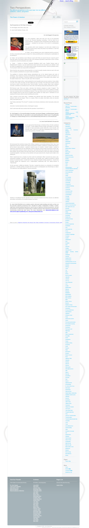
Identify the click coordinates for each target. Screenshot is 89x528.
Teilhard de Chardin (69, 406)
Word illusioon (68, 453)
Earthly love (67, 217)
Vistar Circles (68, 439)
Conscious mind (68, 191)
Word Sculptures (14, 489)
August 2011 (36, 517)
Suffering (67, 396)
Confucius (67, 187)
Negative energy (68, 304)
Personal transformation (70, 322)
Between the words (69, 157)
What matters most (69, 446)
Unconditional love (69, 425)
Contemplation (68, 194)
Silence (66, 372)
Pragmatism (67, 339)
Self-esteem (67, 367)
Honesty (67, 256)
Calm (34, 222)
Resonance (67, 351)
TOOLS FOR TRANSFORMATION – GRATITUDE (71, 113)
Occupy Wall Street (69, 310)
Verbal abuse (68, 434)
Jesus (66, 268)
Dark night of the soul (69, 206)
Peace (66, 320)
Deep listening (68, 210)
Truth (66, 424)
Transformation (68, 417)
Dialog (66, 211)
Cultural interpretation (69, 203)
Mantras (67, 289)
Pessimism (67, 327)
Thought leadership (69, 412)
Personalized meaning (70, 323)
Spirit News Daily (14, 488)
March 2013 (36, 494)
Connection (46, 222)
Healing (61, 222)
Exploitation (67, 225)
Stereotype (67, 387)
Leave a (58, 17)
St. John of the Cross (69, 386)
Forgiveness (68, 232)
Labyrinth (67, 277)
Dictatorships (68, 213)
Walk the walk (68, 444)
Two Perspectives (20, 7)
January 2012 (36, 510)
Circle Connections (69, 170)
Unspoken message (69, 431)
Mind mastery (68, 297)
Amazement (25, 222)
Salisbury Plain (68, 358)
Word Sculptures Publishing (17, 490)
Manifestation (68, 287)
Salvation (67, 360)
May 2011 (35, 521)
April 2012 (35, 506)
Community (67, 182)
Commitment (41, 222)
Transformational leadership (71, 419)
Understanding (68, 427)
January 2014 (36, 488)
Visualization (68, 441)
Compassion (68, 184)
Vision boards (68, 438)
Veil (66, 432)
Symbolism (67, 399)
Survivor (67, 398)
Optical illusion (68, 311)
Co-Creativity (68, 177)
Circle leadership (68, 172)
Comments (68, 470)
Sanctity (67, 361)
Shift (66, 370)
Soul (66, 379)
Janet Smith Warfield (15, 486)
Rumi (66, 356)
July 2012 (35, 501)
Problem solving (68, 342)
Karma (66, 273)
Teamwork (67, 405)
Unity (66, 429)
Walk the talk (68, 443)
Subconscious (68, 391)
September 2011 (37, 515)
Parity (66, 316)
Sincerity (67, 374)
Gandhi (66, 237)
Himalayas (67, 254)
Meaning (67, 290)
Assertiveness (68, 138)
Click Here (66, 98)
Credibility (67, 199)
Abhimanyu (67, 124)
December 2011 (37, 511)
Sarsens (67, 365)
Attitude (67, 139)
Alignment (20, 222)
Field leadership (68, 229)
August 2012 (36, 500)
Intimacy (67, 266)
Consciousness (52, 222)
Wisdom (67, 450)
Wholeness (67, 448)
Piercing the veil (68, 329)
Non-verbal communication (71, 306)
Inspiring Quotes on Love (70, 261)
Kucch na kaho (68, 275)
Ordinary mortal (68, 315)
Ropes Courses (68, 354)
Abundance (67, 126)
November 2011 (37, 512)
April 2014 (35, 486)
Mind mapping (68, 296)
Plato (66, 332)
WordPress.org (68, 472)
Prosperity (67, 344)
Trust (66, 422)
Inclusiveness (68, 259)
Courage (67, 196)
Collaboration (68, 179)
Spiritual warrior (68, 382)
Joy (66, 270)
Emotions (67, 220)
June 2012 (36, 503)
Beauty (31, 222)
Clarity (37, 222)
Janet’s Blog (69, 1)
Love (66, 284)
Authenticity (67, 141)
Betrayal (67, 153)
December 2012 (37, 496)
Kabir (66, 271)
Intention (67, 265)
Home (62, 1)
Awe (29, 222)
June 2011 (35, 519)
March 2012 (36, 507)
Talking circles (68, 403)
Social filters (67, 375)
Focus (66, 230)
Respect (67, 353)
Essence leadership (69, 224)
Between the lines (69, 155)
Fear (66, 227)
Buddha (67, 158)
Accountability (68, 128)
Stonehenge (67, 389)
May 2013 (35, 493)
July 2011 (35, 518)
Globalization (68, 239)
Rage (66, 349)
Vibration (67, 436)
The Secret (67, 408)
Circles (66, 173)
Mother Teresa (68, 301)
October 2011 (36, 514)
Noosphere (67, 308)
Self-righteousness (69, 368)
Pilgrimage (67, 330)
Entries (68, 468)
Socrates (67, 377)
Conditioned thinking (69, 185)
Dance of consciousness (70, 204)
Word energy (68, 451)
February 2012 (37, 508)
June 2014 (36, 485)
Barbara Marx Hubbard (70, 148)
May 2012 (35, 504)
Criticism (67, 201)
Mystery (67, 303)
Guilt (66, 244)
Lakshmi (67, 278)
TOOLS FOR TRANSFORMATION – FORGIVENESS (71, 117)
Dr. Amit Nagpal (14, 485)
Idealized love (68, 258)
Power (66, 337)
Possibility (67, 335)
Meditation (67, 292)
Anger (66, 136)
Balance (67, 146)
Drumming (67, 215)
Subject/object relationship (70, 393)
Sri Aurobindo (68, 384)
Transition (67, 104)
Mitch (66, 299)
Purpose (67, 348)
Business (67, 160)
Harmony (67, 246)
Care (66, 165)
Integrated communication (70, 263)
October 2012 (36, 497)
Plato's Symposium (69, 334)
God (66, 241)
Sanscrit (67, 363)
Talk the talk (67, 401)
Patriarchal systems (69, 318)
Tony (66, 413)
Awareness (67, 143)
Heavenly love (68, 249)
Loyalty (66, 285)
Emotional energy (69, 218)
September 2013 (37, 490)
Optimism (67, 313)
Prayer (66, 341)
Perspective (67, 325)
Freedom (67, 236)
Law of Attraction (68, 282)
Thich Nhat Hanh (69, 410)
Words (66, 455)
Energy (66, 222)
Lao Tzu (67, 280)
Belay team (67, 151)
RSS (76, 1)
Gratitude (67, 243)
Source (66, 380)
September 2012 (37, 499)
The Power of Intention (17, 17)
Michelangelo (68, 294)
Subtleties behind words (70, 394)
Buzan (66, 162)
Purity (66, 346)
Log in (66, 467)
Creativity (67, 198)
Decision (57, 222)
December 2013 (37, 489)
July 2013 (35, 492)
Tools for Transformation (70, 415)
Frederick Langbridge (69, 234)
